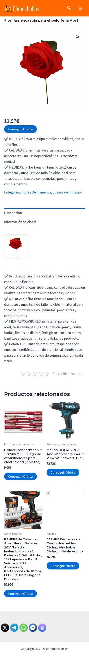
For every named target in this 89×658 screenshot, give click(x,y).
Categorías (12, 192)
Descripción (13, 213)
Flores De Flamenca (36, 192)
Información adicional (20, 222)
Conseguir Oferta (20, 129)
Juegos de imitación (68, 192)
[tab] (44, 212)
